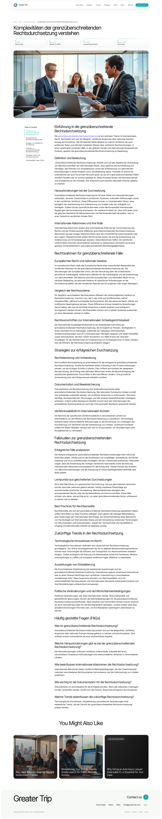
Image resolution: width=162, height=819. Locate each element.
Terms (140, 812)
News (20, 22)
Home (15, 22)
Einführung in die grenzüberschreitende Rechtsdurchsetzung (32, 132)
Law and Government (30, 22)
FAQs (118, 805)
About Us (127, 812)
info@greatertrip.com (131, 805)
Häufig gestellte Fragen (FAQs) (35, 160)
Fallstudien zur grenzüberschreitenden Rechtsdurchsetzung (33, 149)
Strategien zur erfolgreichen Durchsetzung (34, 144)
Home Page (101, 805)
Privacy (134, 812)
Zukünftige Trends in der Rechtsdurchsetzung (33, 156)
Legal (146, 812)
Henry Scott (19, 44)
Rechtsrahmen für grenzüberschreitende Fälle (34, 138)
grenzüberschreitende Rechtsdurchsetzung (78, 136)
